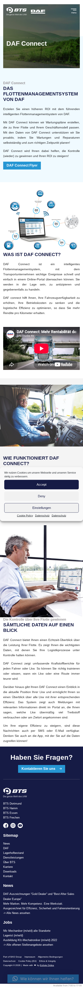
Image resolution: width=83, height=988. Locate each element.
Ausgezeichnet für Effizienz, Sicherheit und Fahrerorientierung (41, 908)
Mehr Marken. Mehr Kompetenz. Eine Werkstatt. (33, 903)
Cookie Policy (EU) (27, 961)
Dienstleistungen (13, 857)
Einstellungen (41, 508)
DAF (6, 848)
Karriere (8, 866)
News (6, 843)
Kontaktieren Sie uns (38, 768)
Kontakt (8, 876)
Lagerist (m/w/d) (13, 935)
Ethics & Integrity (47, 961)
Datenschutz (42, 515)
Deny (41, 496)
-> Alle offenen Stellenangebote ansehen (28, 944)
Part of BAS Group (12, 957)
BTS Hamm (10, 808)
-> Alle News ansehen (16, 913)
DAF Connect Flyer (22, 165)
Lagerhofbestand (13, 852)
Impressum (29, 957)
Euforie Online (47, 965)
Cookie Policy (25, 515)
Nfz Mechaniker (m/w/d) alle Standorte (26, 930)
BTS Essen (10, 812)
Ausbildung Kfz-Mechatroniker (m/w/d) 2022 (30, 940)
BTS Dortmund (12, 803)
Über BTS (9, 862)
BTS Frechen (11, 817)
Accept (41, 484)
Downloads (10, 871)
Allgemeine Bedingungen (50, 957)
